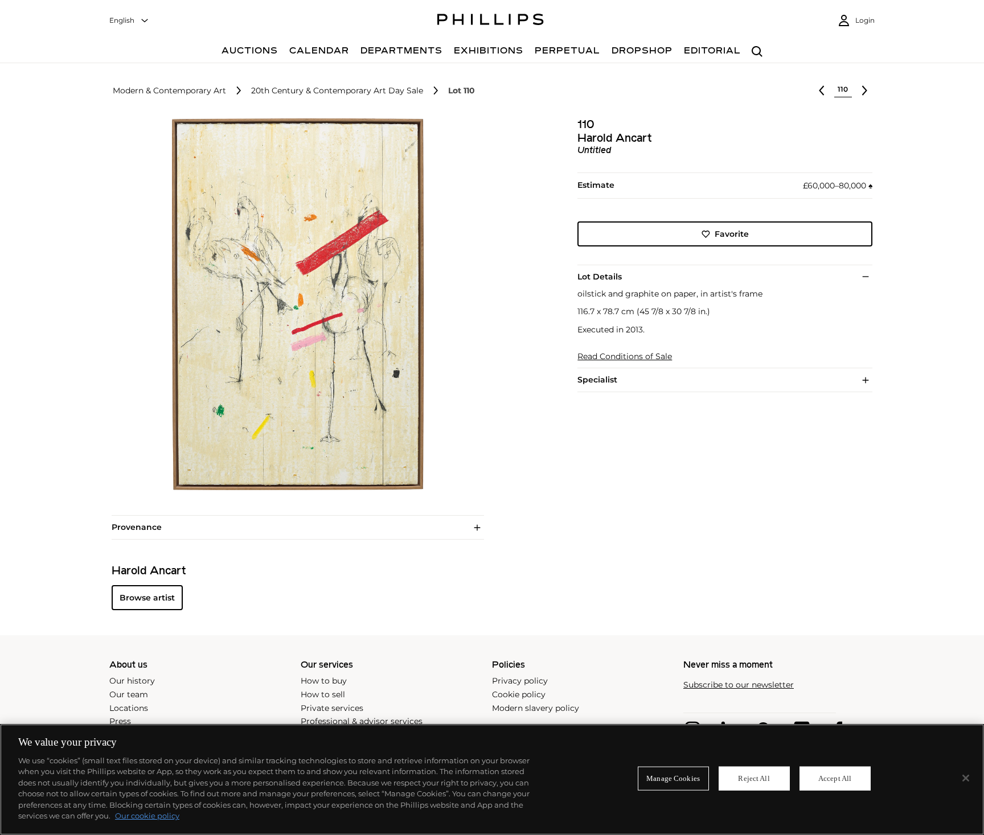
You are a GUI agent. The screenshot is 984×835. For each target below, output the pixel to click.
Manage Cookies (673, 778)
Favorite (732, 234)
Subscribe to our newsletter (738, 685)
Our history (132, 681)
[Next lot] (864, 90)
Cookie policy (519, 694)
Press (120, 721)
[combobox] (129, 21)
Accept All (834, 778)
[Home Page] (490, 21)
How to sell (323, 694)
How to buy (324, 681)
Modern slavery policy (535, 708)
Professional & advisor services (362, 721)
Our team (128, 694)
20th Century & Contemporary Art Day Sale (337, 91)
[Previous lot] (822, 90)
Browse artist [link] (147, 598)
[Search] (757, 52)
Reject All (753, 778)
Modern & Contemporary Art (169, 91)
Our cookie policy (147, 815)
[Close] (965, 778)
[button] (294, 304)
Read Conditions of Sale (624, 356)
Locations (128, 708)
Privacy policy (520, 681)
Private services (332, 708)
